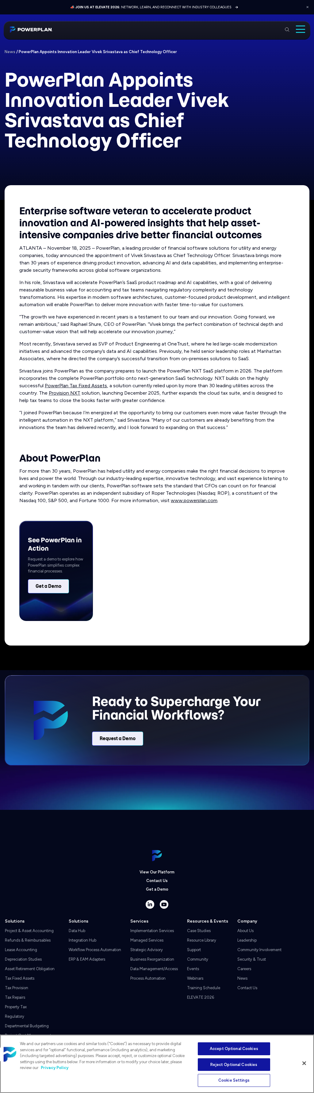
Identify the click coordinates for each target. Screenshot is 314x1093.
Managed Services (146, 940)
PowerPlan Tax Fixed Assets (76, 385)
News (10, 51)
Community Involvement (259, 949)
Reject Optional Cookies (233, 1064)
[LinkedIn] (150, 904)
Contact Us (157, 880)
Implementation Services (152, 930)
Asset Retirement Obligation (30, 968)
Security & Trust (251, 959)
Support (194, 949)
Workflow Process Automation (95, 949)
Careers (244, 968)
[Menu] (300, 29)
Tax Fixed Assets (19, 978)
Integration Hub (82, 940)
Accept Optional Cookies (234, 1048)
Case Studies (199, 930)
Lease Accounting (21, 949)
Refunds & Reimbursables (28, 940)
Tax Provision (16, 988)
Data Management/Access (154, 968)
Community (197, 959)
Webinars (195, 978)
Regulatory (14, 1016)
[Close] (304, 1063)
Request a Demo (118, 738)
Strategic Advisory (146, 949)
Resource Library (201, 940)
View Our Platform (157, 872)
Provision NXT (64, 393)
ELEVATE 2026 (200, 997)
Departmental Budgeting (27, 1026)
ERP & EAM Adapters (87, 959)
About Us (245, 930)
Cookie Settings (234, 1080)
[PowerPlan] (31, 29)
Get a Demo (48, 586)
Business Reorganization (152, 959)
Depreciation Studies (23, 959)
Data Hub (77, 930)
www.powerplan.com (194, 500)
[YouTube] (164, 904)
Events (193, 968)
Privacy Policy (54, 1067)
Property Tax (16, 1007)
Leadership (247, 940)
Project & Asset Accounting (29, 930)
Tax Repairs (15, 997)
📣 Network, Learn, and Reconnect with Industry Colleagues (151, 7)
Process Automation (148, 978)
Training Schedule (203, 988)
